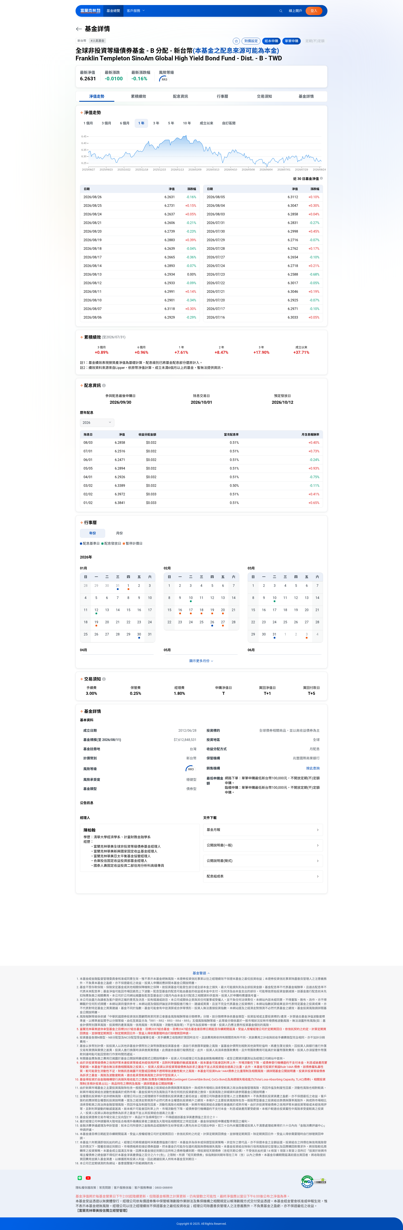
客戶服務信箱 (122, 1187)
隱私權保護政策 (86, 1187)
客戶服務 (133, 11)
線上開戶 (295, 11)
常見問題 (105, 1187)
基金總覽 (113, 11)
